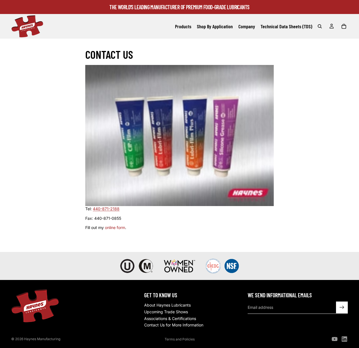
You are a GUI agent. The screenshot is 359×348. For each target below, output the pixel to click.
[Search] (320, 26)
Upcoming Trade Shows (166, 311)
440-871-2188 (106, 208)
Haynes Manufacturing (42, 339)
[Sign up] (342, 307)
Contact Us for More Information (173, 325)
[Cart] (344, 26)
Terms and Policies (180, 339)
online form (115, 227)
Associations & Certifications (170, 318)
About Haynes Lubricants (167, 305)
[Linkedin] (344, 339)
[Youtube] (334, 339)
